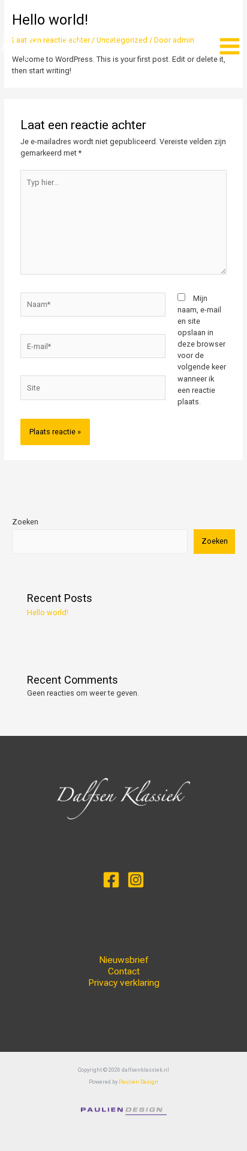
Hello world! (47, 612)
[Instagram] (135, 879)
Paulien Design (138, 1082)
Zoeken (25, 521)
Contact (124, 971)
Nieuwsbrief (124, 960)
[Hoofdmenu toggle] (230, 46)
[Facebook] (111, 879)
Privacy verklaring (123, 982)
